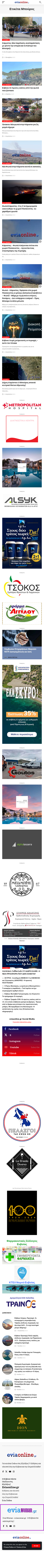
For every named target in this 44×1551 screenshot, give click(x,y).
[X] (22, 1035)
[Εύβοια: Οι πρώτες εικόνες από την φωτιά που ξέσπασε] (22, 73)
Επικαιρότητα (7, 121)
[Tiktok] (22, 1053)
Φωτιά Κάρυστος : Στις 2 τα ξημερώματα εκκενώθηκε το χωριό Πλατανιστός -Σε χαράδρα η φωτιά (19, 209)
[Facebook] (22, 1029)
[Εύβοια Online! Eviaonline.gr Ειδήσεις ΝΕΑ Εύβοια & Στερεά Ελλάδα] (22, 2)
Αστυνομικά (7, 84)
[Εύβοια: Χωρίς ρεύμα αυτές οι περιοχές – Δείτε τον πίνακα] (22, 326)
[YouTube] (10, 1471)
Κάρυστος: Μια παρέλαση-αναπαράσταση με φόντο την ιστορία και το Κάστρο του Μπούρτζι (21, 46)
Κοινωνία (6, 40)
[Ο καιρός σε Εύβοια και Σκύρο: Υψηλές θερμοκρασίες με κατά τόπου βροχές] (7, 1398)
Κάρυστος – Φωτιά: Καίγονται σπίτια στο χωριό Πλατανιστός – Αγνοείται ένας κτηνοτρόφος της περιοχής (20, 248)
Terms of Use (21, 1547)
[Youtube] (22, 1047)
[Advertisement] (22, 1081)
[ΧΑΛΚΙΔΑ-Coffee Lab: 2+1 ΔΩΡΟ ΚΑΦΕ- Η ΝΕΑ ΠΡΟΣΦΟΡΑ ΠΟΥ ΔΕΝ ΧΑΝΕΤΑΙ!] (22, 957)
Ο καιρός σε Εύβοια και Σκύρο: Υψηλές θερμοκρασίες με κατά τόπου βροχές (26, 1397)
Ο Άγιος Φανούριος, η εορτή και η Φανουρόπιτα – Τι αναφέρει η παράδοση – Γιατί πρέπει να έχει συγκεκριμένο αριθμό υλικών (21, 988)
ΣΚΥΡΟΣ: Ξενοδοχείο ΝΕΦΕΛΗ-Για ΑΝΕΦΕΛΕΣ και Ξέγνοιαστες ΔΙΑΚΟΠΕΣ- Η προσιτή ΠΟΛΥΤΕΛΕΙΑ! (21, 980)
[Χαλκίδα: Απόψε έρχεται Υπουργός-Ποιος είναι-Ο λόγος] (7, 1355)
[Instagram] (22, 1041)
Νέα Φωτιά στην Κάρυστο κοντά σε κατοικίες (21, 166)
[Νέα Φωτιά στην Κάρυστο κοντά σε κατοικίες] (22, 152)
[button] (36, 1545)
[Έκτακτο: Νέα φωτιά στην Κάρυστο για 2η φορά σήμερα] (22, 110)
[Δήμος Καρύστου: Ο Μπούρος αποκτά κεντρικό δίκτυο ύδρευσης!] (22, 368)
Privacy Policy (8, 1547)
